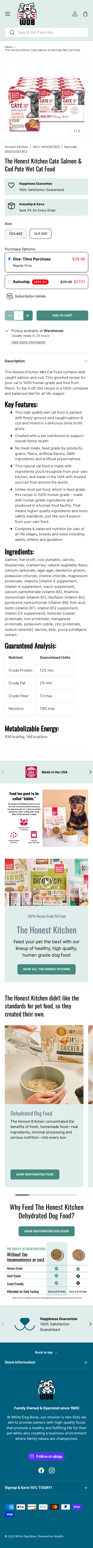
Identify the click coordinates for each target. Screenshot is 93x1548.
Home (8, 47)
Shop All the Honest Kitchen (46, 969)
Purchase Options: (20, 249)
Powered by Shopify (50, 1536)
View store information (28, 342)
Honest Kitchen (16, 147)
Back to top (44, 1352)
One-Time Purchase (32, 259)
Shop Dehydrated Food (35, 1174)
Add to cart (62, 315)
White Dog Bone (25, 1536)
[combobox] (46, 32)
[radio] (9, 259)
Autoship (30, 281)
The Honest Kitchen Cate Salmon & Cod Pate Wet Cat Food (42, 50)
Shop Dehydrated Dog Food (46, 1231)
